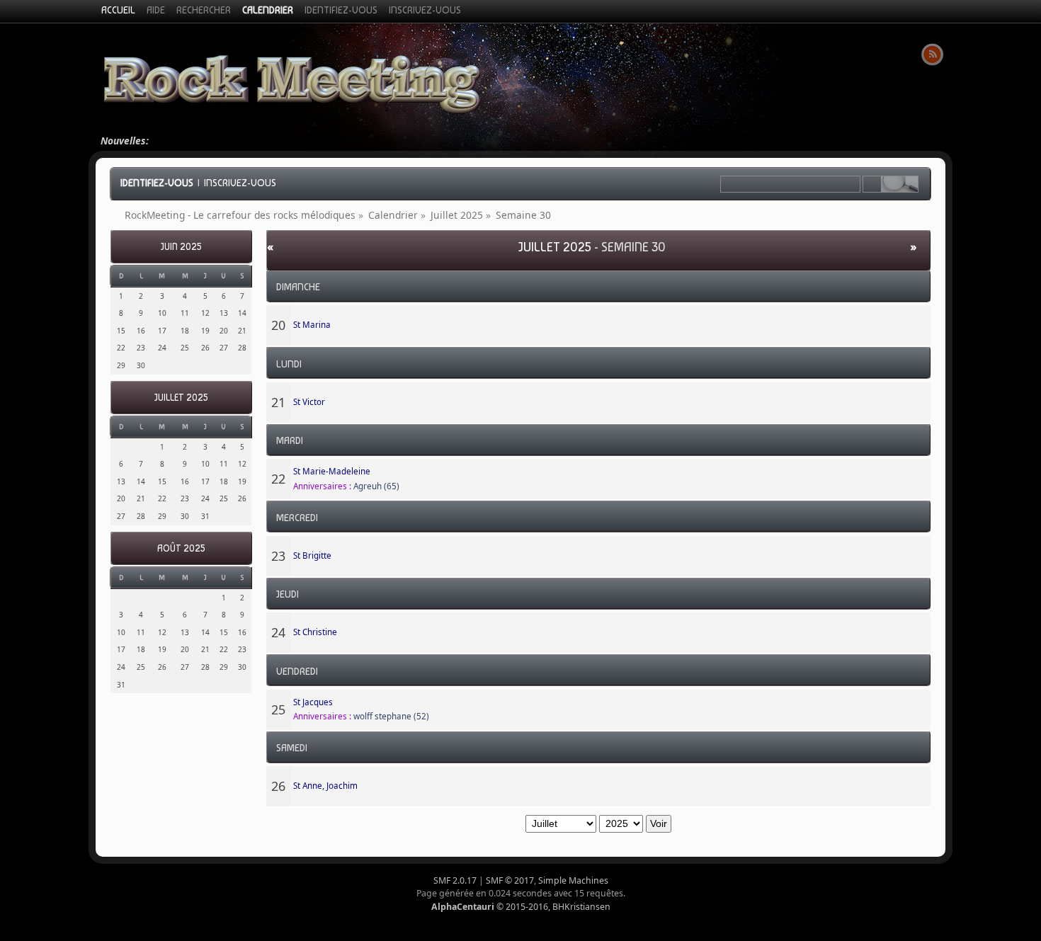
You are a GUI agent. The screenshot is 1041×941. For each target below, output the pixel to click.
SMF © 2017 (510, 880)
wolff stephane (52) (391, 716)
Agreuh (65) (376, 486)
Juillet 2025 (180, 397)
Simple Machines (573, 880)
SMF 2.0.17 (455, 880)
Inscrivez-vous (240, 182)
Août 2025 (181, 548)
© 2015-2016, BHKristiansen (520, 907)
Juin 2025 (181, 246)
